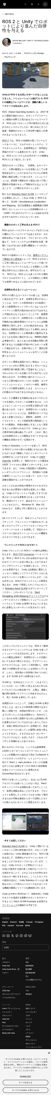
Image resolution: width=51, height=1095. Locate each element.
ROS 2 (5, 140)
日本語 (21, 922)
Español (11, 925)
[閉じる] (49, 1053)
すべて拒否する (25, 1082)
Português (39, 922)
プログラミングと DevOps (34, 53)
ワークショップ (9, 905)
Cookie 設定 (25, 1076)
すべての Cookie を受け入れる (25, 1090)
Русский (19, 925)
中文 (3, 925)
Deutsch (13, 922)
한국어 (27, 925)
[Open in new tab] (18, 969)
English (5, 922)
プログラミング (9, 57)
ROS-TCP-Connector (24, 554)
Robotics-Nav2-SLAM (23, 194)
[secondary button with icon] (45, 4)
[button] (25, 51)
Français (29, 922)
